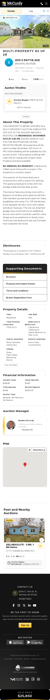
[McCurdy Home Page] (12, 3)
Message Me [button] (27, 429)
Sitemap (26, 659)
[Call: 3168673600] (42, 4)
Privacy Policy (8, 659)
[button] (44, 11)
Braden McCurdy (26, 420)
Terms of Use (18, 659)
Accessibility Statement (38, 659)
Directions (38, 450)
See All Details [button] (11, 365)
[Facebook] (13, 605)
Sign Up (25, 625)
